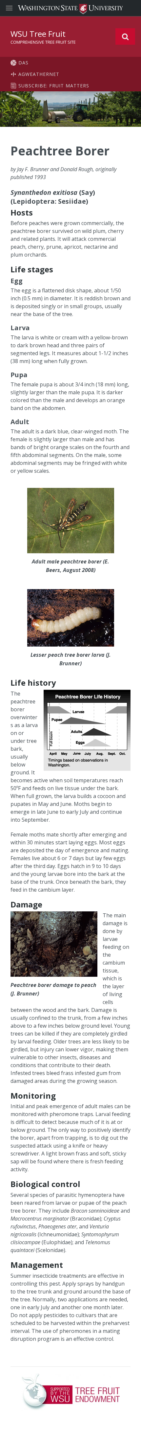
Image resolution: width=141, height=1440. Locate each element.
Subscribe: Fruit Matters (53, 85)
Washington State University (70, 8)
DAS (23, 62)
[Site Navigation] (16, 8)
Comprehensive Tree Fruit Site (43, 42)
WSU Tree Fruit (38, 33)
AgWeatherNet (38, 74)
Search (125, 36)
